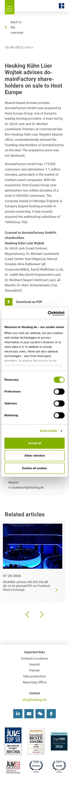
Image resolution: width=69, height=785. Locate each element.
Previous (28, 614)
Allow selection (34, 455)
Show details (48, 430)
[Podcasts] (51, 713)
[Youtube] (29, 713)
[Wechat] (40, 713)
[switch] (59, 391)
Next (41, 614)
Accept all (34, 443)
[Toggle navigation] (9, 7)
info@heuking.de (34, 700)
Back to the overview (17, 27)
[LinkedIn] (17, 713)
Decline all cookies (34, 468)
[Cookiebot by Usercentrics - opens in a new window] (49, 313)
